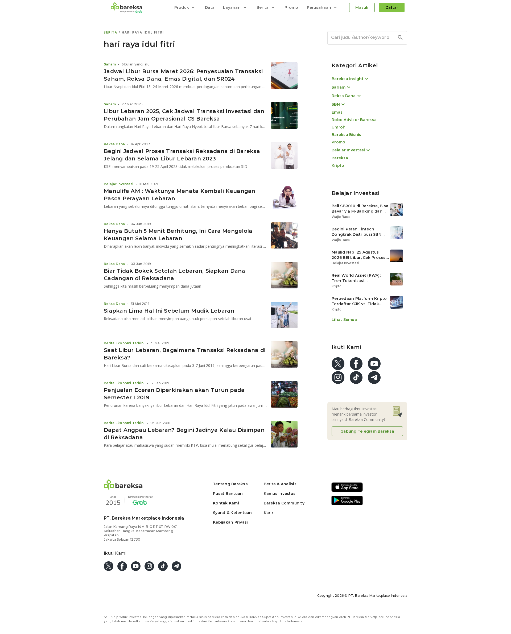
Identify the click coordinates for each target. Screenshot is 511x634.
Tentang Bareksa (230, 484)
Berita (111, 32)
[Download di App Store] (347, 491)
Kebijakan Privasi (230, 522)
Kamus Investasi (280, 493)
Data (210, 7)
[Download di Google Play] (347, 504)
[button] (123, 488)
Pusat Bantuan (228, 493)
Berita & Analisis (280, 484)
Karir (268, 512)
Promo (291, 7)
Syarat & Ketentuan (232, 512)
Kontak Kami (226, 503)
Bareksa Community (284, 503)
